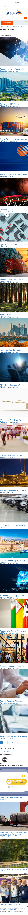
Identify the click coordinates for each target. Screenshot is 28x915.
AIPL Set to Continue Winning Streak (12, 386)
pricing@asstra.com (19, 0)
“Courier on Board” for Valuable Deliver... (13, 421)
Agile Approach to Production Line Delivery (14, 245)
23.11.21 (5, 528)
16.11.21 (5, 598)
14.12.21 (5, 141)
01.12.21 (5, 352)
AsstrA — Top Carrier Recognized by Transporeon (11, 798)
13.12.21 (5, 177)
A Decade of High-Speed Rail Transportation (12, 596)
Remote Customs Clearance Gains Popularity (11, 702)
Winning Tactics (6, 209)
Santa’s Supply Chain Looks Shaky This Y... (11, 280)
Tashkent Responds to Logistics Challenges (13, 491)
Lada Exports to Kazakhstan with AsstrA (13, 526)
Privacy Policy (3, 909)
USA (17, 2)
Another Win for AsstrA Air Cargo (13, 736)
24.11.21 (5, 458)
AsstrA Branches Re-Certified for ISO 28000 (13, 140)
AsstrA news (6, 32)
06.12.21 (5, 317)
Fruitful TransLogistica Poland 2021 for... (12, 456)
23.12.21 (5, 71)
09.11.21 (5, 703)
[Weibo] (4, 6)
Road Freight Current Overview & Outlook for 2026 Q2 (14, 870)
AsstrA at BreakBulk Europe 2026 (10, 904)
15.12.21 (5, 106)
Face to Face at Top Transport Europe (12, 561)
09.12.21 (5, 212)
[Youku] (6, 6)
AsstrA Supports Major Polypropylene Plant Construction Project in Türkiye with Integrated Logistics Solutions (13, 834)
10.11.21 (5, 668)
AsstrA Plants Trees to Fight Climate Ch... (11, 315)
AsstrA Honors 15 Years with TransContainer (12, 69)
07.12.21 (5, 247)
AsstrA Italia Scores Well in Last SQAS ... (13, 631)
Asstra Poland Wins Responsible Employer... (13, 175)
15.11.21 (5, 633)
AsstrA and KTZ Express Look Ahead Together (12, 105)
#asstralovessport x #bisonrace (13, 666)
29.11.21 (5, 422)
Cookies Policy (12, 909)
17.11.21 (5, 563)
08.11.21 (5, 738)
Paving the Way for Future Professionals (10, 350)
